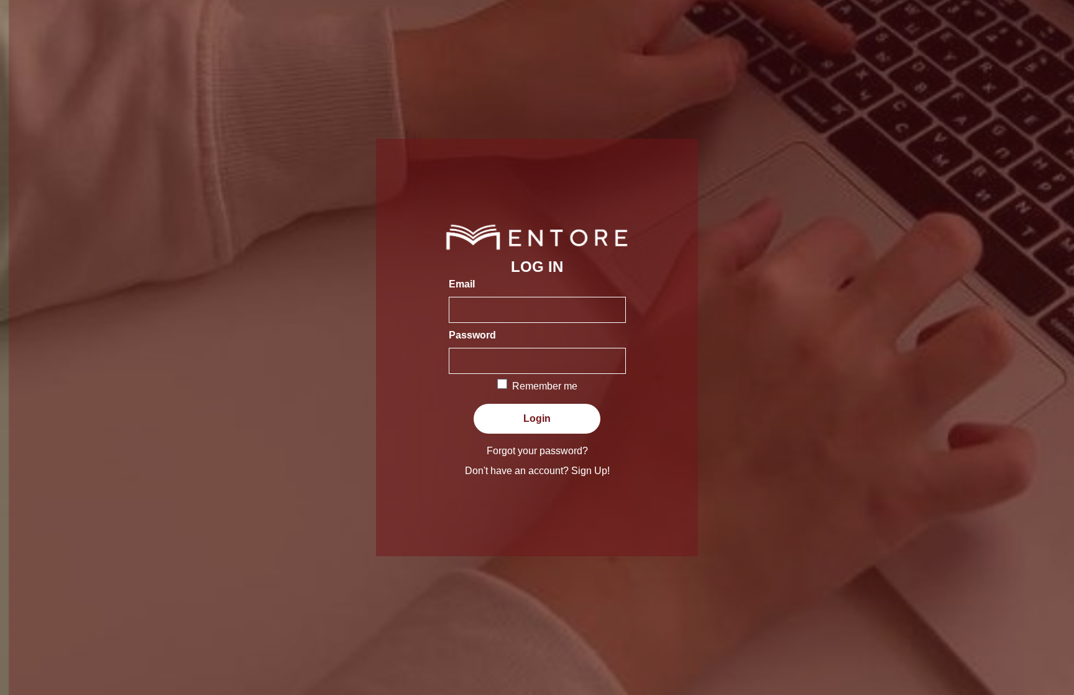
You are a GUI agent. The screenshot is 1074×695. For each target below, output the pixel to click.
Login (537, 418)
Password (472, 335)
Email (462, 284)
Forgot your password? (537, 450)
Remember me (544, 386)
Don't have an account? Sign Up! (537, 470)
